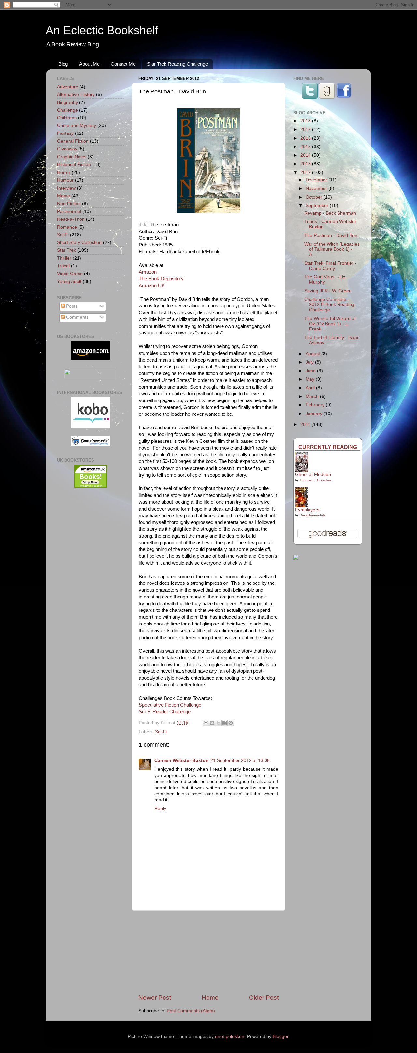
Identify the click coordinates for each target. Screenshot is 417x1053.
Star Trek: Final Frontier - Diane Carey (330, 266)
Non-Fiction (69, 203)
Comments (77, 317)
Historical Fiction (74, 164)
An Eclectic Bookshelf (102, 30)
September (318, 205)
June (311, 370)
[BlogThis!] (212, 723)
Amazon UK (152, 285)
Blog (63, 64)
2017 (306, 129)
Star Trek (66, 250)
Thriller (64, 258)
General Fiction (73, 141)
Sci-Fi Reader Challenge (165, 711)
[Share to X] (218, 723)
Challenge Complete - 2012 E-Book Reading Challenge (329, 304)
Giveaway (67, 149)
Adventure (67, 86)
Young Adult (69, 281)
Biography (67, 102)
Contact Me (123, 64)
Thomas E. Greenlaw (315, 480)
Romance (67, 227)
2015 (306, 146)
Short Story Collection (79, 242)
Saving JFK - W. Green (328, 290)
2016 (306, 138)
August (313, 353)
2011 (305, 424)
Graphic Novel (71, 156)
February (316, 404)
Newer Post (154, 997)
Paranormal (69, 211)
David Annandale (312, 515)
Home (210, 997)
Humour (65, 180)
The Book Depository (161, 278)
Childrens (67, 117)
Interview (66, 188)
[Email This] (206, 723)
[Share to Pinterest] (230, 723)
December (317, 179)
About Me (89, 64)
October (315, 197)
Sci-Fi (161, 731)
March (313, 396)
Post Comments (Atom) (191, 1010)
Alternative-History (76, 94)
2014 (306, 155)
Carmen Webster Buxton (181, 760)
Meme (63, 195)
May (311, 379)
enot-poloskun (229, 1036)
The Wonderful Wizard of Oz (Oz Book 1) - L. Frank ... (330, 323)
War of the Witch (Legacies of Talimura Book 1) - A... (332, 249)
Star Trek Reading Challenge (177, 64)
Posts (71, 306)
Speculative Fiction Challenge (170, 705)
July (310, 362)
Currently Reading (327, 447)
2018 (306, 121)
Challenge (67, 110)
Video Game (70, 273)
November (317, 188)
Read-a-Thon (71, 219)
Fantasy (65, 133)
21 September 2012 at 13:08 (240, 760)
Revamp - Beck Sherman (330, 213)
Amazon (148, 271)
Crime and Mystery (76, 125)
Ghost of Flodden (313, 474)
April (311, 388)
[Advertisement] (208, 952)
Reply (160, 808)
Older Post (264, 997)
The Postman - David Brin (330, 235)
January (315, 413)
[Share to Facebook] (224, 723)
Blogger (280, 1036)
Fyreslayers (307, 509)
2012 (306, 172)
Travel (63, 265)
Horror (63, 172)
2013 (306, 163)
